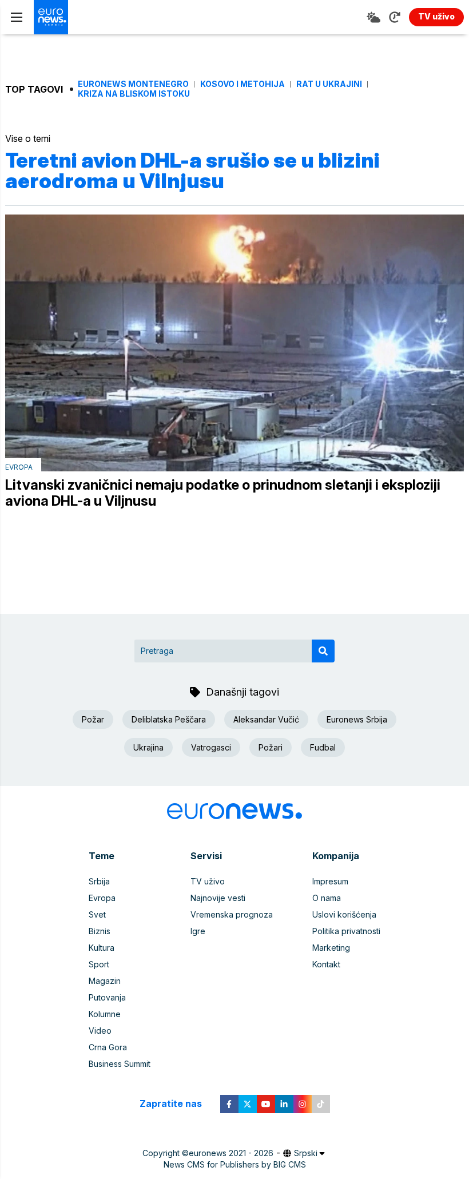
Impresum (330, 881)
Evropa (19, 467)
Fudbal (323, 747)
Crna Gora (108, 1047)
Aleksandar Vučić (266, 719)
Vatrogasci (211, 747)
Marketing (331, 947)
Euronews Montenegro (133, 84)
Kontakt (326, 964)
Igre (197, 931)
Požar (93, 719)
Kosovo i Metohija (242, 84)
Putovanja (107, 997)
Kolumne (105, 1014)
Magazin (105, 981)
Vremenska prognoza (231, 914)
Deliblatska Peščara (169, 719)
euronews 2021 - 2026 (231, 1153)
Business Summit (119, 1064)
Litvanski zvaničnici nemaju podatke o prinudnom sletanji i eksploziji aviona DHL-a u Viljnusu (222, 493)
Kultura (101, 947)
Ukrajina (148, 747)
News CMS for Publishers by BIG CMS (235, 1164)
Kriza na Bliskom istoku (134, 93)
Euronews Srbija (357, 719)
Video (100, 1030)
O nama (326, 898)
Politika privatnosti (346, 931)
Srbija (99, 881)
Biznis (99, 931)
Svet (97, 914)
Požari (271, 747)
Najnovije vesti (217, 898)
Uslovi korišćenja (344, 914)
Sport (99, 964)
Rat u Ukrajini (329, 84)
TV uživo (207, 881)
